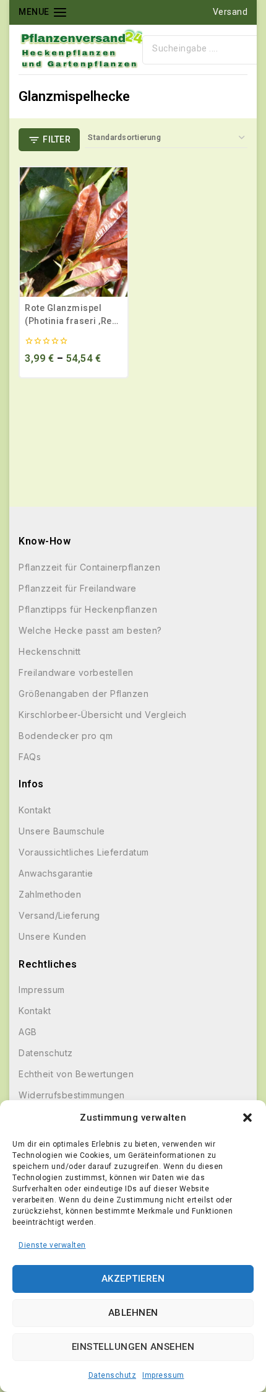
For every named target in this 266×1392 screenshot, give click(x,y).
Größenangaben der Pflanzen (83, 693)
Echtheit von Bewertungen (76, 1074)
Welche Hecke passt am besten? (90, 630)
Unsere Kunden (53, 936)
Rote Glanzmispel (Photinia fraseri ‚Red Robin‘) (71, 321)
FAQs (30, 756)
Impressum (163, 1375)
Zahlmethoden (50, 894)
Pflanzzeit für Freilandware (78, 588)
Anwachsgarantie (56, 873)
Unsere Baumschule (62, 831)
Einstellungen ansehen (133, 1346)
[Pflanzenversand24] (80, 49)
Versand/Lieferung (59, 915)
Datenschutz (112, 1375)
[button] (247, 1117)
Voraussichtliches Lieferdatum (84, 852)
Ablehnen (133, 1312)
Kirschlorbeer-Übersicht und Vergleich (103, 714)
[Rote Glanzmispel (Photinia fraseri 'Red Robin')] (73, 232)
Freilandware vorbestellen (76, 672)
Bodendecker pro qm (66, 735)
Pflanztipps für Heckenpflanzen (88, 609)
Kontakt (35, 810)
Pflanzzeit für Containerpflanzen (89, 567)
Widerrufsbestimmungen (72, 1095)
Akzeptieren (133, 1278)
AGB (28, 1031)
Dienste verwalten (52, 1245)
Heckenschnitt (50, 651)
